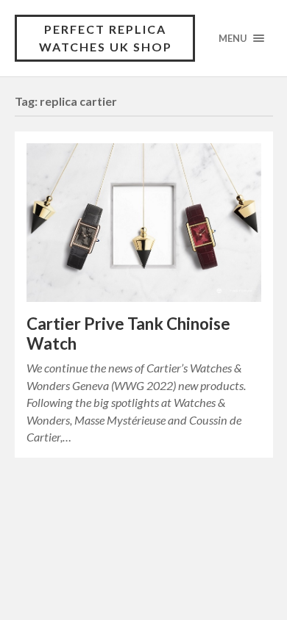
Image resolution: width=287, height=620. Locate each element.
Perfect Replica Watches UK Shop (105, 38)
